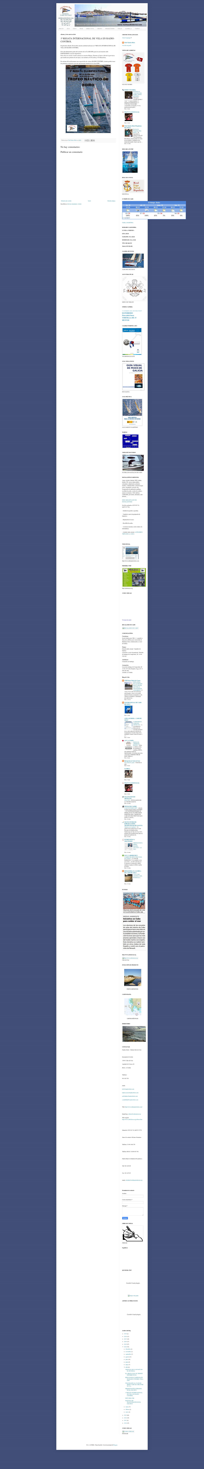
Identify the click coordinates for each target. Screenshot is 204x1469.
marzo (127, 1407)
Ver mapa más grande (126, 620)
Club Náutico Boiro (129, 42)
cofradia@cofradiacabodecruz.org (133, 1180)
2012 (125, 1418)
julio (127, 1359)
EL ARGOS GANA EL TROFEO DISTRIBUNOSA (134, 1374)
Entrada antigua (111, 201)
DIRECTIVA (90, 29)
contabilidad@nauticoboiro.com (130, 1100)
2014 (68, 29)
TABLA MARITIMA (127, 222)
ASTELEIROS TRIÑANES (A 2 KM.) (132, 533)
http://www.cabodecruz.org (131, 112)
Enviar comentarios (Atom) (74, 204)
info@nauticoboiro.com (128, 1089)
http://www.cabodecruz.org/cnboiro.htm (132, 1119)
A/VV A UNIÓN (129, 740)
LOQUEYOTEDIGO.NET (130, 808)
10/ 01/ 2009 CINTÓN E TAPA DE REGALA (137, 876)
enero (127, 1412)
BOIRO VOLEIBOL (130, 90)
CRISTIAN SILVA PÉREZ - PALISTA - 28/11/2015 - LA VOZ (137, 846)
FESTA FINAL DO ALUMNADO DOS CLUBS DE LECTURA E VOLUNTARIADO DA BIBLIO (137, 686)
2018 (125, 1336)
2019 (125, 1334)
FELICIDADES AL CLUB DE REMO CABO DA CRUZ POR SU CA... (134, 1384)
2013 (125, 1415)
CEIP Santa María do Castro (132, 680)
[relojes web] (133, 1293)
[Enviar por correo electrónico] (86, 140)
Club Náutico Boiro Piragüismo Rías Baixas (133, 127)
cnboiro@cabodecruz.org (134, 1114)
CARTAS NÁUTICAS (132, 1018)
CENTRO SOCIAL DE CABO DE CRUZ (132, 703)
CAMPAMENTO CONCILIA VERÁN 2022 (137, 723)
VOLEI (120, 29)
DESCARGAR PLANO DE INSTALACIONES (129, 501)
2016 (125, 1341)
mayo (127, 1364)
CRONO (99, 29)
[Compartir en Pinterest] (94, 140)
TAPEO (137, 29)
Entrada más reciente (66, 201)
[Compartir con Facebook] (92, 140)
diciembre (128, 1349)
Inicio (89, 201)
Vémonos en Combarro (130, 827)
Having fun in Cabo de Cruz (132, 761)
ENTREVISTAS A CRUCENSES (129, 840)
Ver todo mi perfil (126, 45)
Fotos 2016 (127, 800)
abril (127, 1367)
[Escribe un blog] (88, 140)
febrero (128, 1409)
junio (127, 1362)
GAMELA (128, 29)
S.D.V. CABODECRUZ (130, 855)
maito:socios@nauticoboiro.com (130, 1092)
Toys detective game (129, 762)
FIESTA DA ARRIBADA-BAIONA (136, 743)
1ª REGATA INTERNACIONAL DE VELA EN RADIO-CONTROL (133, 1394)
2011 (125, 1420)
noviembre (128, 1351)
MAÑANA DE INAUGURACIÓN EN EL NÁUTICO (133, 1402)
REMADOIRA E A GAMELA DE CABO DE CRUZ (132, 872)
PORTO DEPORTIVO (132, 989)
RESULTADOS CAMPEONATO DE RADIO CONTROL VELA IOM (134, 1379)
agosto (127, 1357)
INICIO (61, 29)
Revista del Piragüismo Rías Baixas (137, 130)
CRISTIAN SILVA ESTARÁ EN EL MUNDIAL (133, 1370)
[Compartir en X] (90, 140)
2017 (125, 1339)
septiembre (128, 1354)
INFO (74, 29)
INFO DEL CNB (129, 1398)
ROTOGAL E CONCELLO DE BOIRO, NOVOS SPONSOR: (137, 94)
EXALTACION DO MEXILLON (129, 797)
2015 (125, 1344)
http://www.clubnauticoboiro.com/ (133, 1107)
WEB (81, 29)
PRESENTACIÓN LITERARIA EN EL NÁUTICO (133, 1389)
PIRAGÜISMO (109, 29)
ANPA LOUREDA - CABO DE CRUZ (133, 719)
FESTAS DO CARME (130, 806)
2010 (125, 1423)
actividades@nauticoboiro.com (130, 1096)
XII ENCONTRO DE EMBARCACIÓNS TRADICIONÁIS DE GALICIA (133, 823)
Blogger (115, 1445)
